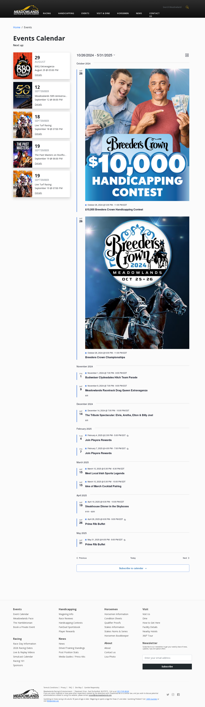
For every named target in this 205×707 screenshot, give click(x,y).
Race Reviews (66, 618)
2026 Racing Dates (23, 647)
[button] (187, 6)
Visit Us (146, 614)
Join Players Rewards (98, 440)
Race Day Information (24, 643)
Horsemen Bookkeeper (116, 635)
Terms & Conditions (51, 687)
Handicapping (66, 13)
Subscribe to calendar (131, 568)
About (107, 647)
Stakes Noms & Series (116, 631)
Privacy (63, 687)
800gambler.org (53, 701)
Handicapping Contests (71, 622)
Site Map (78, 687)
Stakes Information (114, 627)
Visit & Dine (103, 13)
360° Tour (148, 635)
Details (38, 74)
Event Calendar (21, 614)
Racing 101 (19, 660)
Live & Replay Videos (24, 652)
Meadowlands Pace (23, 618)
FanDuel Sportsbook (69, 627)
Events (85, 13)
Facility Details (150, 627)
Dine (145, 618)
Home (16, 27)
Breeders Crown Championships (105, 357)
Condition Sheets (113, 618)
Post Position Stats (69, 652)
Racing (47, 13)
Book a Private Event (24, 627)
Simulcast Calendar (23, 656)
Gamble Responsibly (91, 687)
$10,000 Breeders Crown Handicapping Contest (114, 209)
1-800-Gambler (151, 699)
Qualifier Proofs (112, 622)
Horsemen (123, 13)
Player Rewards (67, 631)
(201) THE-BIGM (123, 691)
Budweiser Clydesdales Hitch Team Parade (111, 377)
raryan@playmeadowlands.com (100, 695)
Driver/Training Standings (72, 647)
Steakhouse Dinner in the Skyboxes (107, 506)
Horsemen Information (116, 614)
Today (133, 558)
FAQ (70, 687)
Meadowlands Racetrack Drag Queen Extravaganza (116, 390)
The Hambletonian (22, 622)
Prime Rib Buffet (95, 524)
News (139, 13)
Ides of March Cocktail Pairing (103, 486)
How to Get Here (151, 622)
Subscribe (167, 666)
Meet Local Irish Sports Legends (104, 473)
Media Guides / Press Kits (72, 656)
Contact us (154, 15)
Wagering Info (66, 614)
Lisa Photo (110, 656)
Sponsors (18, 665)
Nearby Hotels (150, 631)
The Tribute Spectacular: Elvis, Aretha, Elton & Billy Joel (119, 415)
